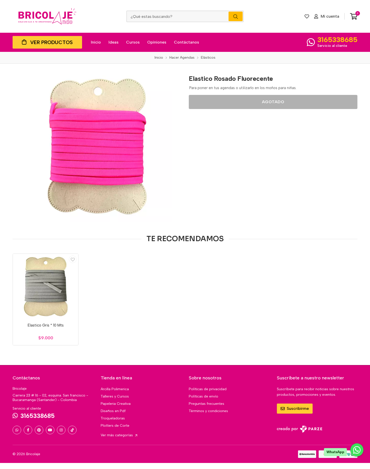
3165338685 (337, 39)
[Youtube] (50, 430)
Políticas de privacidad (208, 389)
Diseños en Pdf (113, 411)
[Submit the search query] (236, 16)
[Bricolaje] (47, 16)
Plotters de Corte (115, 425)
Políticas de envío (203, 396)
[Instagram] (61, 430)
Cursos (133, 42)
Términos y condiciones (208, 411)
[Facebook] (28, 430)
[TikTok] (72, 430)
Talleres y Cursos (115, 396)
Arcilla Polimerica (115, 389)
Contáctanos (186, 42)
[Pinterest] (39, 430)
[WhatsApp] (17, 430)
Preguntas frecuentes (206, 404)
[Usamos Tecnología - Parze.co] (299, 429)
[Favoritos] (307, 16)
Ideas (113, 42)
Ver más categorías (117, 435)
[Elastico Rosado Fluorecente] (96, 146)
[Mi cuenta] (73, 259)
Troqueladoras (113, 418)
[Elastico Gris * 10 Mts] (45, 286)
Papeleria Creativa (116, 404)
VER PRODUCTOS (51, 42)
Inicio (96, 42)
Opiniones (156, 42)
